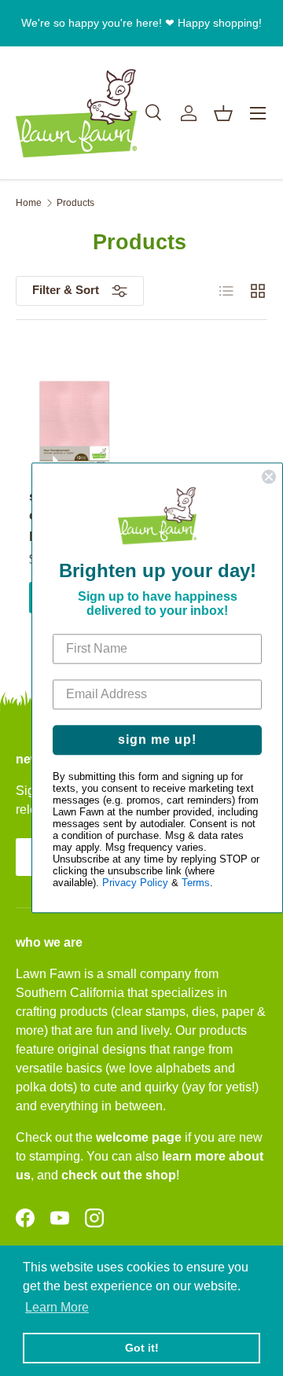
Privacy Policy (135, 883)
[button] (223, 113)
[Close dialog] (269, 476)
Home (29, 203)
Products (75, 203)
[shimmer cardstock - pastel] (74, 426)
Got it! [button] (142, 1347)
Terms (196, 883)
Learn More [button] (57, 1307)
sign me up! (157, 740)
